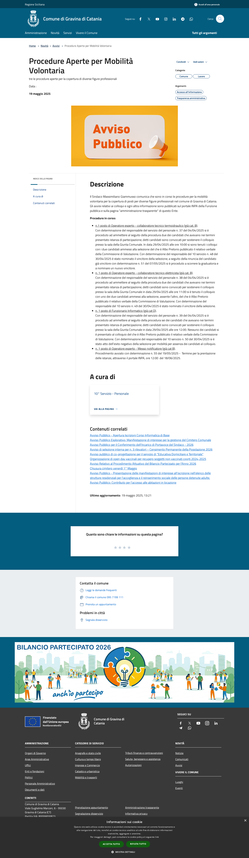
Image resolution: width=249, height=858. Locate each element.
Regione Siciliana (35, 4)
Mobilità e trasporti (86, 777)
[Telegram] (181, 18)
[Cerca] (220, 19)
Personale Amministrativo (40, 783)
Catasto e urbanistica (87, 771)
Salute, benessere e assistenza (142, 759)
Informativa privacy (136, 814)
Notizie (179, 753)
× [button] (245, 820)
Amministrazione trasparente (142, 807)
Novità (44, 46)
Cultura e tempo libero (88, 759)
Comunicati (181, 759)
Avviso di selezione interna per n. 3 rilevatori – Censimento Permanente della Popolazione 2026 (151, 449)
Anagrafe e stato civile (88, 753)
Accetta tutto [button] (111, 844)
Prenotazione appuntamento (91, 807)
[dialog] (124, 837)
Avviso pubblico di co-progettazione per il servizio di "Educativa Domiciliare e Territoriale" (146, 454)
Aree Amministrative (37, 759)
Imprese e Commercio (87, 765)
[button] (124, 852)
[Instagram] (164, 18)
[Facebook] (139, 18)
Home (32, 46)
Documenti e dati (35, 790)
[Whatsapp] (189, 18)
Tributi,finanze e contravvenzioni (144, 753)
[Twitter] (147, 18)
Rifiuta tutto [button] (138, 843)
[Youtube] (156, 18)
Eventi (179, 788)
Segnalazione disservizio (89, 814)
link (157, 837)
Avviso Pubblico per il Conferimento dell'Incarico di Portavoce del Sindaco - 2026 (141, 444)
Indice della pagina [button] (43, 178)
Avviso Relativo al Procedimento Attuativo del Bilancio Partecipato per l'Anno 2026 (143, 463)
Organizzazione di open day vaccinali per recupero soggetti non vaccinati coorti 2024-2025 (148, 459)
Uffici (28, 765)
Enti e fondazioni (34, 771)
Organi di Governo (35, 753)
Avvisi (56, 46)
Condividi (181, 62)
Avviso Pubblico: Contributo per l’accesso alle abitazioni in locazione (133, 482)
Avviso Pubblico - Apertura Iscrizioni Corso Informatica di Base (130, 435)
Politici (29, 777)
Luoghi (179, 782)
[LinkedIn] (173, 18)
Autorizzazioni (133, 765)
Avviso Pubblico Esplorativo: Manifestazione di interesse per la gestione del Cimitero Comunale (150, 440)
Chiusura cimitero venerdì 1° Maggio (113, 468)
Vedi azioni (198, 62)
